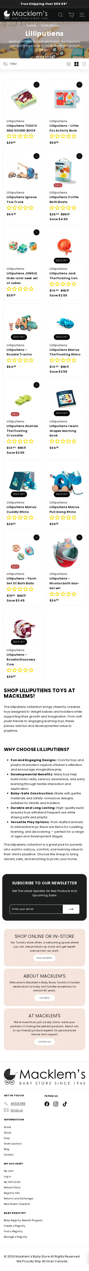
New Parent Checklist (17, 1204)
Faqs (7, 1138)
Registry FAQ (11, 1193)
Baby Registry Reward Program (23, 1220)
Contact (9, 1154)
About (7, 1132)
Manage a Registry (16, 1237)
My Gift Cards (12, 1182)
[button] (20, 137)
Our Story (44, 997)
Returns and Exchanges (19, 1198)
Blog (6, 1149)
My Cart (8, 1171)
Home (32, 25)
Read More (44, 57)
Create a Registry (15, 1226)
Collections (50, 25)
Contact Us (44, 1041)
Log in (7, 1176)
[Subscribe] (71, 909)
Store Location (44, 957)
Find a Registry (13, 1231)
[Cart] (71, 15)
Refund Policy (12, 1187)
